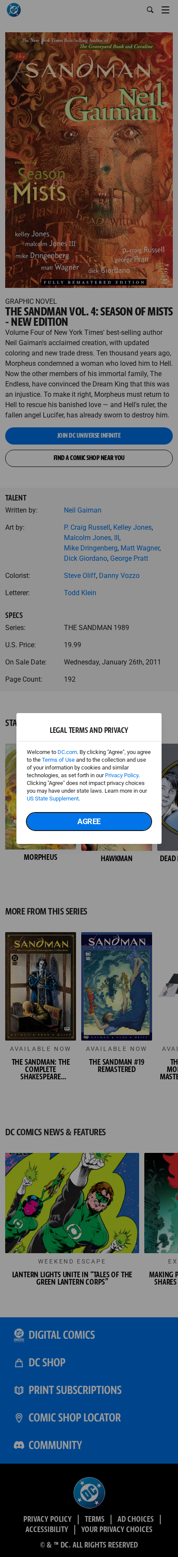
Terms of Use (58, 760)
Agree (89, 821)
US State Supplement (53, 798)
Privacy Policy (121, 775)
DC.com (67, 752)
